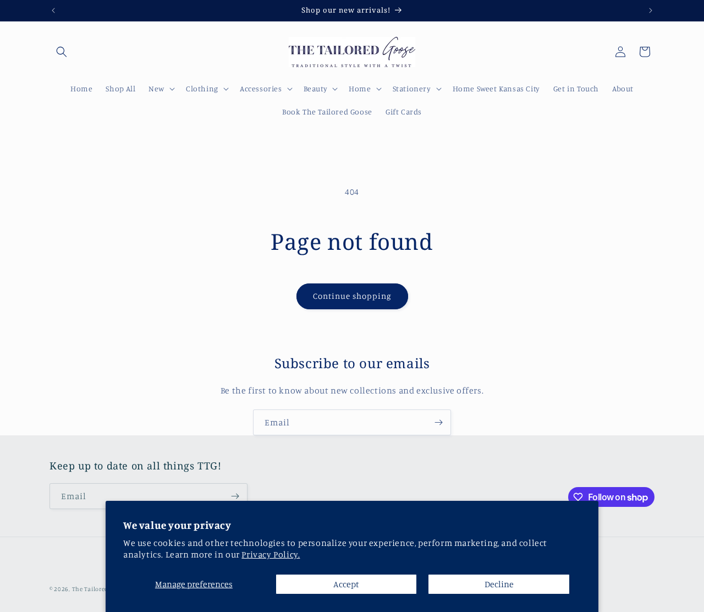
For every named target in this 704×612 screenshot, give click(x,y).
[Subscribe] (438, 422)
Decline (499, 583)
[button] (62, 52)
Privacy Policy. (270, 554)
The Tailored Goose (100, 589)
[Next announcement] (651, 10)
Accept (346, 583)
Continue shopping (352, 296)
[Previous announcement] (53, 10)
